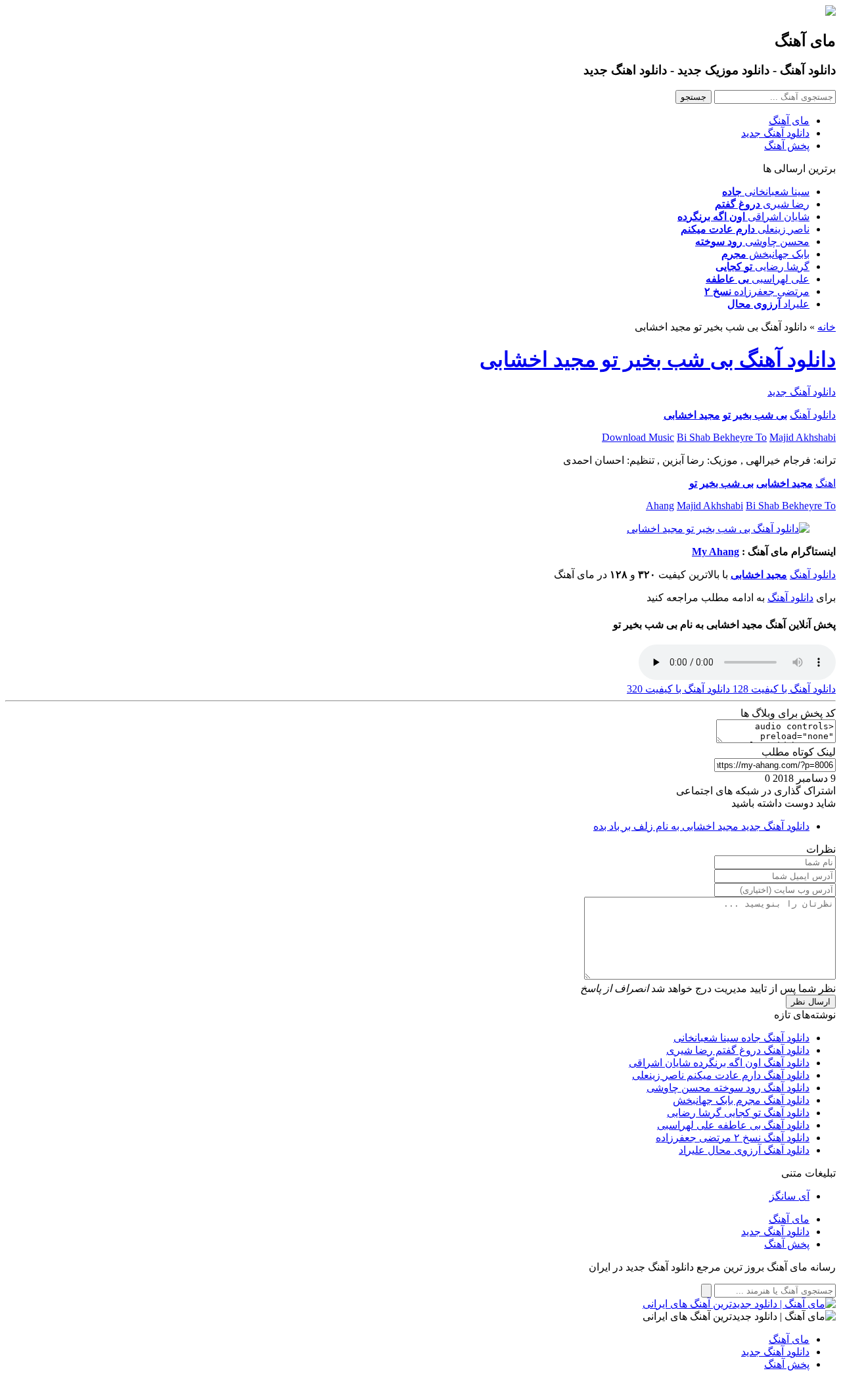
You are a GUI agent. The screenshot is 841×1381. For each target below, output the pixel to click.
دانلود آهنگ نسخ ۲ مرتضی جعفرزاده (732, 1137)
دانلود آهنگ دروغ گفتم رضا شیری (737, 1050)
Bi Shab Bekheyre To (722, 437)
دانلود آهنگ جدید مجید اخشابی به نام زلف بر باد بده (701, 826)
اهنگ (825, 483)
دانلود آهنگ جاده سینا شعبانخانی (741, 1037)
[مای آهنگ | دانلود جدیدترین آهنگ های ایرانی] (739, 1303)
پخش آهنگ (786, 145)
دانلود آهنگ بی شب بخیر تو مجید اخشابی (658, 359)
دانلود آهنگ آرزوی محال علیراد (744, 1150)
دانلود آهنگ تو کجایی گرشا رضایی (738, 1112)
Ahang (660, 505)
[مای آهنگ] (830, 12)
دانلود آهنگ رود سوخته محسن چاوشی (728, 1087)
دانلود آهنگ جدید (775, 133)
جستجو (693, 97)
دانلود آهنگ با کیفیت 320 (678, 688)
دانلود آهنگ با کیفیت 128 (783, 688)
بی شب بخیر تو (755, 414)
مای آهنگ (789, 120)
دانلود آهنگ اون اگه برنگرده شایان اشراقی (719, 1062)
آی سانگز (789, 1196)
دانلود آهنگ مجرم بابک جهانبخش (741, 1100)
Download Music (638, 437)
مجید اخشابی (692, 414)
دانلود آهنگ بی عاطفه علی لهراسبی (733, 1125)
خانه (826, 326)
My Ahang (715, 551)
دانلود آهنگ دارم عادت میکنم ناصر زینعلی (720, 1075)
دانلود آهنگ (813, 414)
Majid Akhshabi (802, 437)
